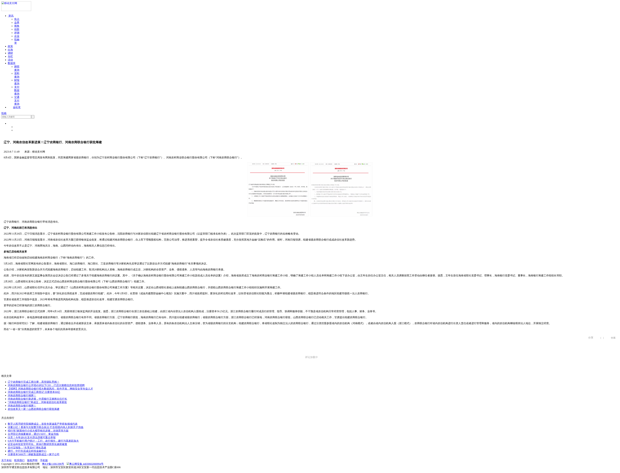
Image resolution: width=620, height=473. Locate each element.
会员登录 (19, 126)
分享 (589, 337)
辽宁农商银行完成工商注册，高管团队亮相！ (33, 381)
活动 (10, 59)
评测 (16, 32)
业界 (16, 22)
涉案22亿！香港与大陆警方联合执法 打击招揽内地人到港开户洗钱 (45, 427)
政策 (10, 46)
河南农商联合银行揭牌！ (22, 395)
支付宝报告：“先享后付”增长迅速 (27, 447)
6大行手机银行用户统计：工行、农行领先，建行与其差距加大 (43, 440)
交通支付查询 (16, 100)
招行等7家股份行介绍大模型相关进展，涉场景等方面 (38, 430)
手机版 (44, 460)
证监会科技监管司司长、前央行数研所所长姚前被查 (37, 444)
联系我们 (19, 460)
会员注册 (19, 130)
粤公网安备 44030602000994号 (86, 464)
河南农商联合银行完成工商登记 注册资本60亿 (34, 392)
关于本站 (6, 460)
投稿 (3, 113)
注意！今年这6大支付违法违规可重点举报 (32, 437)
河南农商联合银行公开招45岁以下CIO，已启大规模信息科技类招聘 (46, 385)
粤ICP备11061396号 (53, 464)
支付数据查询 (16, 90)
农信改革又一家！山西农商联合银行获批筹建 (33, 409)
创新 (16, 29)
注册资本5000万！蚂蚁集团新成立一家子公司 (33, 454)
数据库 (12, 63)
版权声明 (32, 460)
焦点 (16, 19)
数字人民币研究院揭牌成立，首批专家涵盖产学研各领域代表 (43, 423)
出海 (10, 49)
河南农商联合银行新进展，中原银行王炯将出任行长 (37, 398)
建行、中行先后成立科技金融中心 (27, 451)
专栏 (10, 56)
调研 (10, 53)
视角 (16, 26)
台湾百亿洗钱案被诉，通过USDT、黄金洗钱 (33, 434)
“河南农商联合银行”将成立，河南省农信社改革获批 (37, 402)
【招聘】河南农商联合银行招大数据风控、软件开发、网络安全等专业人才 (50, 388)
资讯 (11, 15)
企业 (16, 36)
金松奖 (17, 107)
